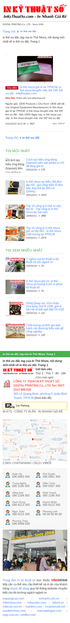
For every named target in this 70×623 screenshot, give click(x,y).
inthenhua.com (12, 602)
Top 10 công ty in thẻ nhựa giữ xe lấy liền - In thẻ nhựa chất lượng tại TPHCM (43, 231)
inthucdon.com (36, 602)
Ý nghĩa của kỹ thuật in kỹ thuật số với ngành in (42, 260)
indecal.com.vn (12, 606)
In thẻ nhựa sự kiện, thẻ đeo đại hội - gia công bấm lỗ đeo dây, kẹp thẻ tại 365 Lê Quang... (44, 186)
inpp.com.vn (10, 614)
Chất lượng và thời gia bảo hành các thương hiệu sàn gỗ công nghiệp (45, 328)
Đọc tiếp (58, 124)
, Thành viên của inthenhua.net (25, 98)
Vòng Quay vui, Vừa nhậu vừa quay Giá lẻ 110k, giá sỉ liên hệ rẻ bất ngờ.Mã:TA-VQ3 (45, 306)
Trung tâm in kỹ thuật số (19, 580)
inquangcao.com (13, 598)
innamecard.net (55, 606)
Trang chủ (9, 31)
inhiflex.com (28, 614)
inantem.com (33, 606)
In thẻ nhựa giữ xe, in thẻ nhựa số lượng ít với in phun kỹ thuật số (44, 284)
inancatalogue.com (49, 610)
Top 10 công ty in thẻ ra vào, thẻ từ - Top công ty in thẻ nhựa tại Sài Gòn (44, 209)
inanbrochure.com (14, 610)
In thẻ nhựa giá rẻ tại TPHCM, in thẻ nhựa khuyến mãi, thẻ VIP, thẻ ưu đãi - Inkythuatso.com (34, 90)
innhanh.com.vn (49, 598)
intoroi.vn (58, 602)
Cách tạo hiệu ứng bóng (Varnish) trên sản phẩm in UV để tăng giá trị (45, 162)
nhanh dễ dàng (19, 588)
